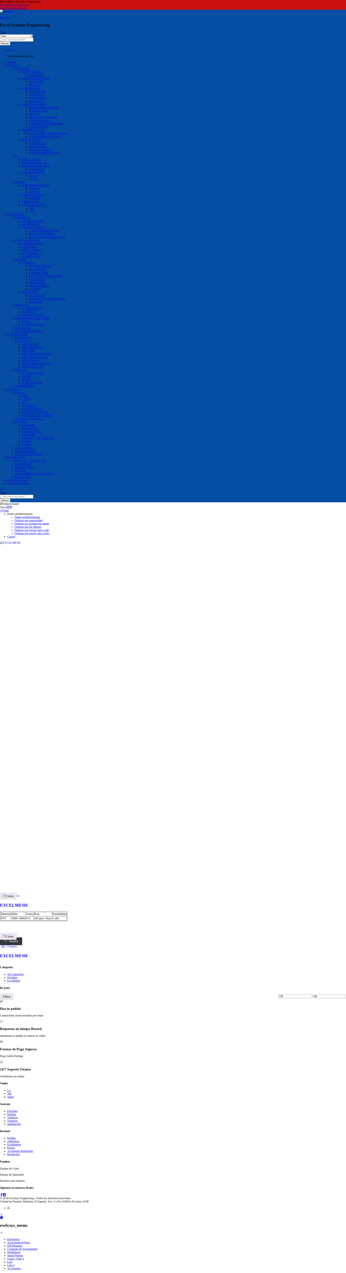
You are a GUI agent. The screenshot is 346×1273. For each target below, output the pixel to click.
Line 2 (11, 1265)
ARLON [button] (19, 182)
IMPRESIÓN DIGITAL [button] (36, 78)
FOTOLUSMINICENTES (44, 152)
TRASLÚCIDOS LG (34, 162)
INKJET (27, 379)
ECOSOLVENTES (33, 373)
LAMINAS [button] (28, 263)
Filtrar (7, 996)
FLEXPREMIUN (32, 308)
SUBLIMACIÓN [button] (17, 334)
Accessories (14, 1268)
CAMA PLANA (31, 431)
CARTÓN (35, 289)
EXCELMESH (30, 224)
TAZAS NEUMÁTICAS (36, 363)
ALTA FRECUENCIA (35, 357)
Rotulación (13, 1154)
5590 (32, 211)
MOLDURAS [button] (30, 292)
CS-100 (26, 399)
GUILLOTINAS (24, 447)
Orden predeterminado (27, 517)
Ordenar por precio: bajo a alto (31, 530)
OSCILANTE (30, 344)
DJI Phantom (14, 1245)
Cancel (11, 536)
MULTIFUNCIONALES (36, 353)
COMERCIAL (37, 143)
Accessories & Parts (18, 1242)
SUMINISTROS (24, 386)
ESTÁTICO (29, 246)
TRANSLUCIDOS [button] (33, 227)
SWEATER (28, 350)
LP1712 (33, 175)
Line (9, 1261)
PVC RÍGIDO (37, 269)
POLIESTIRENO (39, 285)
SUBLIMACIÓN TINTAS (37, 415)
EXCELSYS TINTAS (35, 412)
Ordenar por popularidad (28, 520)
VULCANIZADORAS (28, 454)
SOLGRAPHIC (38, 97)
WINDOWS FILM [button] (33, 130)
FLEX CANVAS (32, 250)
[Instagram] (4, 1194)
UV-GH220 (28, 405)
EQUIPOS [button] (13, 389)
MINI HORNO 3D (33, 366)
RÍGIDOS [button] (20, 259)
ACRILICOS (36, 295)
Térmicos (12, 1117)
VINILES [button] (13, 65)
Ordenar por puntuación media (31, 523)
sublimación (14, 1124)
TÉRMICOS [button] (21, 305)
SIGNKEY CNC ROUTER (38, 438)
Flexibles (12, 977)
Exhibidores (14, 1144)
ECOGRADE (37, 169)
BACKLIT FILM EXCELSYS (47, 237)
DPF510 (34, 191)
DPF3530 (34, 198)
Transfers (12, 1120)
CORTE (26, 444)
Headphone (13, 1252)
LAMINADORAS (25, 451)
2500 (32, 208)
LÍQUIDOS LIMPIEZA (28, 418)
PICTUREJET (30, 253)
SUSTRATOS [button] (15, 214)
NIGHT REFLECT (40, 149)
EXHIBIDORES (24, 467)
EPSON (26, 441)
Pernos (11, 1147)
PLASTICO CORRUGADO (46, 276)
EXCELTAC (36, 81)
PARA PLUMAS (32, 347)
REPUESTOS (22, 477)
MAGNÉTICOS (31, 256)
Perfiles (11, 1138)
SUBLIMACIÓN (32, 383)
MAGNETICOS (38, 127)
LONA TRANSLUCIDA (44, 230)
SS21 (25, 396)
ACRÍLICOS (36, 282)
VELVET (34, 114)
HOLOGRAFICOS (40, 120)
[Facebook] (1, 1194)
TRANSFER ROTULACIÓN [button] (32, 318)
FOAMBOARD (38, 272)
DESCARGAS (16, 480)
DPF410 (34, 188)
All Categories (15, 974)
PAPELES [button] (20, 370)
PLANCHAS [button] (22, 340)
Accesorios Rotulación (20, 1151)
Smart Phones (15, 1255)
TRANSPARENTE (33, 324)
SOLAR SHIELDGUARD (44, 136)
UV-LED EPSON (32, 408)
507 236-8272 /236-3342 (14, 4)
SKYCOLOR (30, 428)
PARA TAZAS (30, 360)
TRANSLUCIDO (32, 243)
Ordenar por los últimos (27, 526)
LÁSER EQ (29, 434)
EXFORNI (28, 425)
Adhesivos (13, 1141)
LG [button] (16, 156)
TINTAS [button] (19, 392)
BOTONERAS (23, 337)
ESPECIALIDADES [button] (34, 104)
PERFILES (35, 302)
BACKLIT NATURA (41, 233)
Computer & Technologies (22, 1248)
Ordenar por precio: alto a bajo (31, 533)
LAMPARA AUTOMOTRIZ (46, 123)
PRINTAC (35, 84)
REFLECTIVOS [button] (31, 140)
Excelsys (5, 17)
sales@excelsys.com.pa (13, 8)
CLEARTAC (36, 94)
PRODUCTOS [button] (16, 457)
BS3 (24, 402)
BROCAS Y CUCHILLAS (30, 460)
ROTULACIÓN (31, 159)
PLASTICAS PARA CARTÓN (47, 298)
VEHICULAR (30, 201)
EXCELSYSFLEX (33, 221)
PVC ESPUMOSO (40, 266)
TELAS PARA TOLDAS (29, 331)
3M (9, 1093)
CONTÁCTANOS (18, 483)
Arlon (10, 1096)
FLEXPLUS (29, 311)
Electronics (13, 1239)
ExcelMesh (13, 980)
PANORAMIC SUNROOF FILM (48, 133)
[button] (8, 896)
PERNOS (20, 470)
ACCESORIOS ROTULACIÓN (33, 473)
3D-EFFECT (36, 101)
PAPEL (26, 321)
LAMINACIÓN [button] (31, 88)
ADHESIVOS (22, 464)
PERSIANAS (22, 327)
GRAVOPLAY (38, 279)
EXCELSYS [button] (21, 68)
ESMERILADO (38, 110)
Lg (8, 1090)
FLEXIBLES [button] (22, 217)
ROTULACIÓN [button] (31, 71)
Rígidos (11, 1114)
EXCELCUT (36, 75)
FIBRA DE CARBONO (43, 117)
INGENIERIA (37, 146)
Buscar (5, 43)
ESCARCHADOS (32, 314)
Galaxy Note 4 (15, 1258)
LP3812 (33, 178)
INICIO (11, 62)
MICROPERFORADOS (43, 107)
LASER (26, 376)
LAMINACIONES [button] (33, 172)
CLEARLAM (37, 91)
